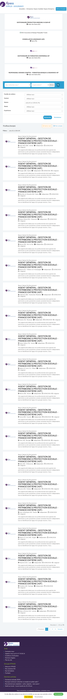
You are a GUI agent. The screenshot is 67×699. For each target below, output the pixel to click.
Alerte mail (47, 126)
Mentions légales (10, 658)
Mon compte (58, 126)
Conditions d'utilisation (12, 656)
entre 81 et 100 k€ (14, 131)
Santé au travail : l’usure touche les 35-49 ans (18, 686)
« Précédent (40, 629)
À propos (7, 673)
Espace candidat (38, 9)
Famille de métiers (9, 94)
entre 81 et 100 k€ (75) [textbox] (33, 103)
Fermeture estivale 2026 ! (13, 680)
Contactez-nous (9, 651)
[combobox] (44, 94)
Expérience (7, 110)
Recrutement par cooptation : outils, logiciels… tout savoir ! (22, 684)
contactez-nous (45, 690)
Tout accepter (58, 694)
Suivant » (60, 629)
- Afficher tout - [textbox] (30, 95)
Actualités (22, 9)
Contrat (6, 98)
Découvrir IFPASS (10, 667)
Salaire (6, 102)
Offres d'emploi (61, 9)
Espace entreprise (49, 9)
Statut (6, 106)
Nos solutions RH (10, 669)
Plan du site (8, 660)
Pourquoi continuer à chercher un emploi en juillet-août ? (21, 682)
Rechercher (47, 117)
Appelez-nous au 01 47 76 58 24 (15, 654)
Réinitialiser (57, 117)
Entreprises (30, 9)
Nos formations (9, 671)
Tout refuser (28, 697)
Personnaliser (39, 697)
